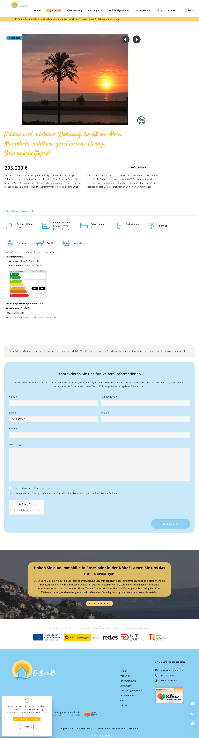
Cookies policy (84, 728)
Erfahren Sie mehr (99, 603)
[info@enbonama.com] (192, 703)
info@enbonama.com (172, 670)
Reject (34, 719)
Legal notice (66, 728)
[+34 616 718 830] (192, 723)
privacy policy (46, 488)
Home (37, 10)
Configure (27, 726)
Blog (159, 10)
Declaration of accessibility (110, 728)
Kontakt (172, 10)
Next (137, 39)
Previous (126, 39)
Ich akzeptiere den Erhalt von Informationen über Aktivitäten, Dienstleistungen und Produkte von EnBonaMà (66, 493)
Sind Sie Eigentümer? (120, 10)
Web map (134, 728)
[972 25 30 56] (192, 713)
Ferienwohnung (74, 10)
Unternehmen (143, 10)
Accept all (20, 719)
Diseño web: (93, 736)
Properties (52, 10)
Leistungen (94, 10)
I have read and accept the (33, 488)
